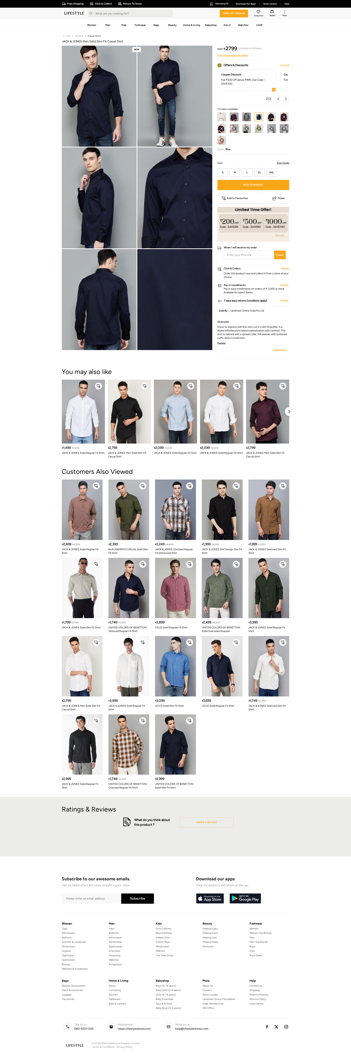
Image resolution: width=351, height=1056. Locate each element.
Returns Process (259, 994)
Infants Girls (163, 937)
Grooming (114, 955)
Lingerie (66, 950)
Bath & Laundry (117, 1003)
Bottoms (67, 937)
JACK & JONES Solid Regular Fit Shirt (83, 453)
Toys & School (164, 1003)
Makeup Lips (210, 937)
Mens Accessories (72, 990)
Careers (207, 990)
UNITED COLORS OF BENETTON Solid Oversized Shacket (221, 629)
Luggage (67, 994)
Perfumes (208, 946)
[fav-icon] (258, 12)
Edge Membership (213, 1003)
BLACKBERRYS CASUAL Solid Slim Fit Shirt (128, 551)
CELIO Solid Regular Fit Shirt (171, 627)
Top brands (68, 999)
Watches (114, 959)
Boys (252, 946)
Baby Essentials (164, 999)
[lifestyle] (74, 13)
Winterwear (68, 946)
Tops (64, 928)
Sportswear (68, 959)
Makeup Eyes (210, 928)
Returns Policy (258, 999)
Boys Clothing (164, 933)
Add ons (160, 950)
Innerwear (114, 950)
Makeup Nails (210, 942)
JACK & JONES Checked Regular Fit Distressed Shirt (174, 551)
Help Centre (257, 1003)
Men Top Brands (259, 942)
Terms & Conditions (103, 1047)
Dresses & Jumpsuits (74, 942)
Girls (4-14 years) (166, 994)
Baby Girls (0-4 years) (168, 990)
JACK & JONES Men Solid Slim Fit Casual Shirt (127, 454)
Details (279, 235)
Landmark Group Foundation (219, 999)
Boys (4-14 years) (166, 985)
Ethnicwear (68, 933)
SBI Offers (209, 1008)
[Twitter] (276, 1026)
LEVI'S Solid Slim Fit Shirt (169, 705)
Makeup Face (210, 933)
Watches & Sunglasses (75, 968)
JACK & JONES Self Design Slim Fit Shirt (222, 551)
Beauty (66, 964)
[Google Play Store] (245, 898)
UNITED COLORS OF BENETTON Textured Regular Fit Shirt (127, 629)
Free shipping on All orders (232, 55)
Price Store (256, 955)
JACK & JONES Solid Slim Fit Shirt (81, 627)
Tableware (114, 999)
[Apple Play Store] (210, 898)
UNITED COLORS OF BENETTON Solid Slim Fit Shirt (174, 785)
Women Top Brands (261, 933)
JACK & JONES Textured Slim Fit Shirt (267, 551)
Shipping (255, 990)
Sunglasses (115, 964)
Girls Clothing (163, 928)
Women (254, 928)
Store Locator (210, 994)
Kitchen (113, 994)
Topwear (79, 36)
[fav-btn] (98, 386)
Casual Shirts (94, 36)
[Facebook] (266, 1026)
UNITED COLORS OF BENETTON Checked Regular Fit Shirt (127, 785)
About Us (208, 985)
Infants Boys (163, 942)
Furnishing (115, 990)
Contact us (256, 985)
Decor (112, 985)
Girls (252, 950)
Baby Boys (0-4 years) (168, 1008)
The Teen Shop (164, 955)
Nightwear (68, 955)
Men (68, 36)
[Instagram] (286, 1026)
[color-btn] (221, 116)
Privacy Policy (124, 1047)
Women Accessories (73, 985)
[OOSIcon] (284, 117)
